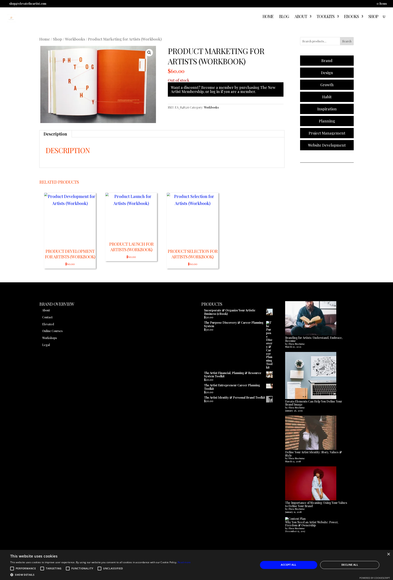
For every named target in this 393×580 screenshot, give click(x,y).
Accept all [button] (288, 564)
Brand (326, 60)
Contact (47, 317)
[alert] (196, 565)
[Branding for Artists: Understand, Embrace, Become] (310, 318)
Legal (46, 345)
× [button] (388, 554)
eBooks (351, 17)
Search (346, 41)
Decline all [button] (349, 564)
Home (268, 17)
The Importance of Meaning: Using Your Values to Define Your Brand (316, 504)
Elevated (48, 324)
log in (215, 91)
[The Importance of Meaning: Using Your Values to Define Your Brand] (310, 483)
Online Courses (52, 331)
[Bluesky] (363, 5)
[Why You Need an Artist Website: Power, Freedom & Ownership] (295, 519)
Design (327, 72)
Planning (327, 121)
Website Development (327, 145)
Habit (327, 96)
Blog (284, 17)
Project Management (327, 133)
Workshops (49, 338)
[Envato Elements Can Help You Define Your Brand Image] (310, 376)
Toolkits (325, 17)
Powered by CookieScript (374, 577)
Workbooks (75, 39)
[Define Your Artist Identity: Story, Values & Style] (310, 433)
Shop (373, 17)
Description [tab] (55, 134)
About (301, 17)
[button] (149, 52)
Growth (327, 84)
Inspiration (327, 108)
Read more (184, 562)
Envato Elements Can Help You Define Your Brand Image (313, 403)
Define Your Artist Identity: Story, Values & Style (313, 453)
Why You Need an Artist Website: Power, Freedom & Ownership (311, 523)
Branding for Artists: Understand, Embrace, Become (314, 339)
